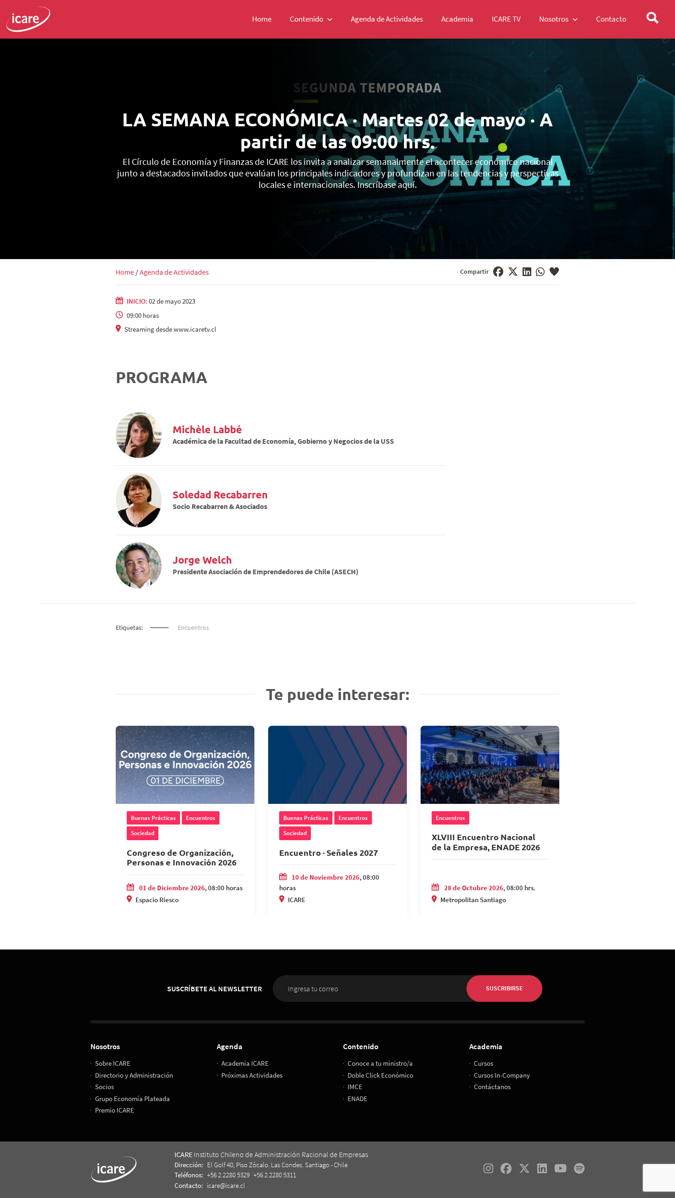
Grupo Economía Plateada (132, 1098)
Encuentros (193, 627)
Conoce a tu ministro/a (380, 1063)
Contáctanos (492, 1086)
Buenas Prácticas (153, 818)
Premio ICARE (114, 1110)
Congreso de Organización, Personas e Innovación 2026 (181, 857)
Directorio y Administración (134, 1075)
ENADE (357, 1098)
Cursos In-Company (502, 1075)
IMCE (355, 1086)
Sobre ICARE (112, 1063)
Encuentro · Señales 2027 (328, 853)
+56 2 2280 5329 (228, 1174)
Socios (104, 1086)
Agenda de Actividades (174, 272)
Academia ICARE (245, 1063)
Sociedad (142, 833)
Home (125, 272)
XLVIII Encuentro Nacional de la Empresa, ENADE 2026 (486, 842)
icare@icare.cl (226, 1185)
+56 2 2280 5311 (274, 1174)
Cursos (483, 1063)
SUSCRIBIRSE (504, 988)
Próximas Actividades (251, 1075)
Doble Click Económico (380, 1075)
